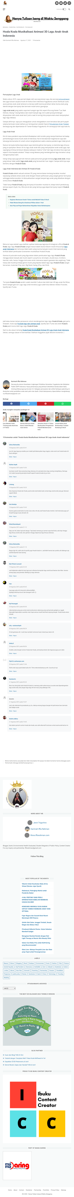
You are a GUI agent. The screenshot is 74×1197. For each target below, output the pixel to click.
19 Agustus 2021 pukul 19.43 (18, 507)
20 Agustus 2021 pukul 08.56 (18, 646)
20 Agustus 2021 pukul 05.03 (18, 587)
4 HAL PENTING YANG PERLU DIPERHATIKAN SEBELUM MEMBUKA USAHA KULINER (35, 899)
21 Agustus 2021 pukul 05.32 (18, 682)
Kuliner (66, 967)
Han (10, 584)
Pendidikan (59, 970)
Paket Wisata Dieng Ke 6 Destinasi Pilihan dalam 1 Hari (27, 203)
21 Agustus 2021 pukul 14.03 (18, 722)
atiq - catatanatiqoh (15, 625)
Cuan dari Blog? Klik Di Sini (14, 1055)
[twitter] (28, 404)
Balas (10, 456)
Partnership (43, 970)
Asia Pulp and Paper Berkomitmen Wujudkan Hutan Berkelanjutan (30, 206)
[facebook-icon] (57, 3)
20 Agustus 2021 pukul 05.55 (18, 606)
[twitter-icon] (65, 3)
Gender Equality (8, 967)
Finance (66, 963)
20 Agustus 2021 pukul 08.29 (18, 628)
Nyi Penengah (13, 603)
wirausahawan (64, 99)
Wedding (6, 977)
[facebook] (11, 404)
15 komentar (36, 40)
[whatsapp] (62, 404)
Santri (39, 974)
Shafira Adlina (13, 719)
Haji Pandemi (20, 967)
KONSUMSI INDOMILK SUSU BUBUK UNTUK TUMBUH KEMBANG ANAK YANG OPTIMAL (36, 909)
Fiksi (60, 963)
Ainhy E (11, 643)
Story (44, 974)
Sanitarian (32, 974)
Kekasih (50, 967)
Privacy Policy (55, 1190)
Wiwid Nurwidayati (15, 524)
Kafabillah (37, 967)
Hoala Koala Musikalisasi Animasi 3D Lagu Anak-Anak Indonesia (46, 330)
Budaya (31, 963)
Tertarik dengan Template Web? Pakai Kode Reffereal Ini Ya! (25, 1058)
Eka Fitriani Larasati (15, 564)
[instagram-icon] (69, 3)
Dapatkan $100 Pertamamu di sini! (17, 1061)
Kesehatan (58, 967)
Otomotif (26, 970)
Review (24, 974)
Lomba (6, 970)
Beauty (6, 963)
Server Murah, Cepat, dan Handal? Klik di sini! (20, 1065)
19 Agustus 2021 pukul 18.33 (18, 487)
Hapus (15, 456)
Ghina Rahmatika (14, 444)
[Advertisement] (37, 57)
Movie (12, 970)
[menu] (4, 9)
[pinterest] (45, 404)
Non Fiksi (19, 970)
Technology (52, 974)
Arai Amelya (13, 504)
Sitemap (63, 1190)
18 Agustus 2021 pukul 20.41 (18, 447)
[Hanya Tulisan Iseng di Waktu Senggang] (6, 3)
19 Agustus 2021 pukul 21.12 (18, 527)
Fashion (54, 963)
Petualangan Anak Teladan (59, 124)
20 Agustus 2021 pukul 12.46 (18, 664)
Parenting (35, 970)
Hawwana (29, 967)
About (15, 1190)
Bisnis (12, 963)
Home (10, 1190)
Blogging (19, 963)
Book (25, 963)
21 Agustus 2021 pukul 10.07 (18, 702)
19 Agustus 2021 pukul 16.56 (18, 467)
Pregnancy (7, 974)
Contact (21, 1190)
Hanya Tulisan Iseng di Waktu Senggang (40, 1194)
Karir (44, 967)
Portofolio (46, 1190)
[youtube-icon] (61, 3)
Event (48, 963)
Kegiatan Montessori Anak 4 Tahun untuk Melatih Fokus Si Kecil (29, 200)
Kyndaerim (12, 679)
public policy (16, 974)
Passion (51, 970)
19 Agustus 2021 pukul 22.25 (18, 567)
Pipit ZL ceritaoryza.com (16, 661)
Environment (40, 963)
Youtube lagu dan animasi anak (28, 324)
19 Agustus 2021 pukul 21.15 (18, 547)
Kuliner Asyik (13, 464)
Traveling (60, 974)
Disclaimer (29, 1190)
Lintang (11, 484)
